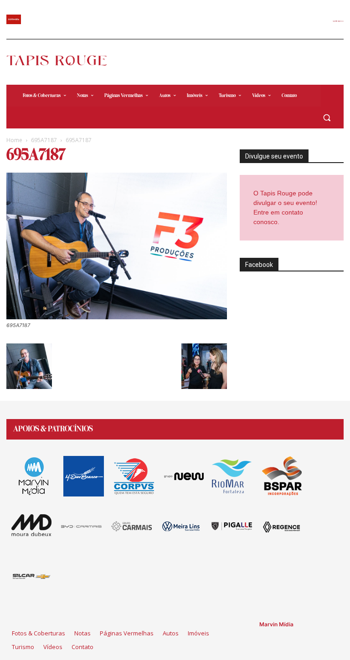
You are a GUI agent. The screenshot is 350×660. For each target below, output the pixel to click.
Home (14, 140)
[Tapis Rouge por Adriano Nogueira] (62, 60)
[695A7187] (116, 317)
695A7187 (44, 140)
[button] (326, 117)
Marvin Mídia (276, 624)
